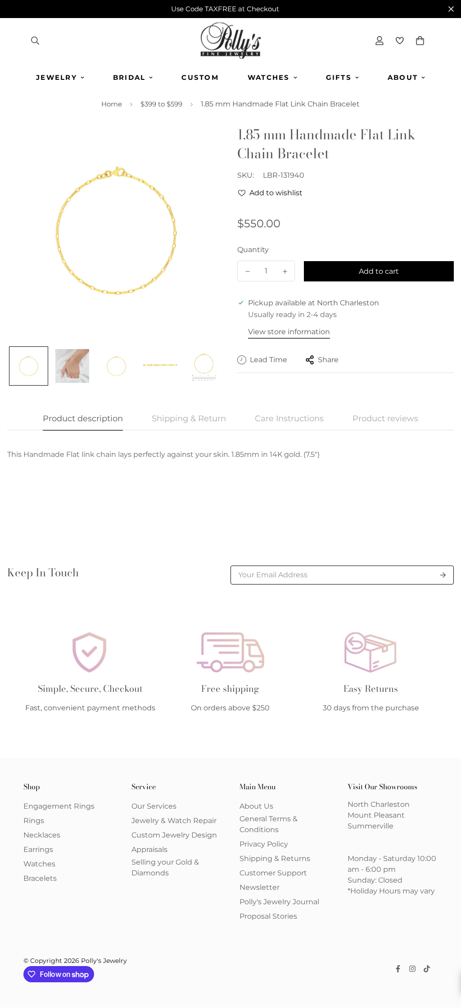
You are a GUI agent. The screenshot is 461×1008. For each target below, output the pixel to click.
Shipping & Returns (275, 858)
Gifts (339, 77)
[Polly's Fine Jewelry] (230, 40)
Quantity (253, 249)
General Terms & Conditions (269, 824)
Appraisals (149, 849)
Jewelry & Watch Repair (174, 820)
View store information (289, 331)
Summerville (370, 826)
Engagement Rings (59, 806)
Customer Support (273, 873)
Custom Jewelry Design (174, 835)
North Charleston (379, 804)
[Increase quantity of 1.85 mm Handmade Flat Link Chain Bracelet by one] (284, 271)
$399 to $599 (161, 104)
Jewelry (56, 77)
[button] (418, 40)
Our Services (153, 806)
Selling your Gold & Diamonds (165, 867)
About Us (256, 806)
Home (111, 104)
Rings (33, 820)
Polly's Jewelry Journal (279, 902)
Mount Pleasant (376, 815)
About (403, 77)
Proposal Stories (268, 916)
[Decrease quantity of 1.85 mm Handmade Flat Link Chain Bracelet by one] (247, 271)
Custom (200, 77)
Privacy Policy (264, 844)
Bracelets (40, 878)
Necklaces (41, 835)
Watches (269, 77)
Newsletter (260, 887)
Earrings (38, 849)
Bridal (129, 77)
